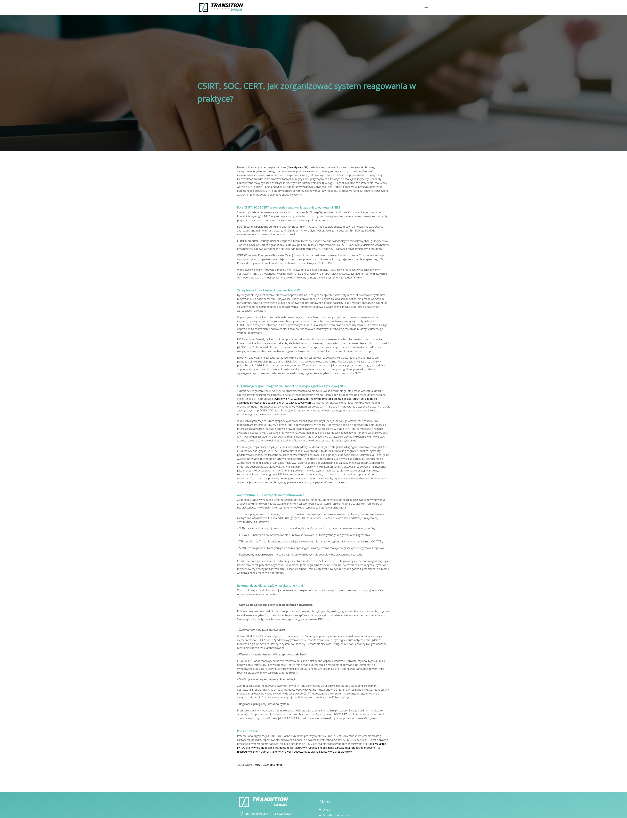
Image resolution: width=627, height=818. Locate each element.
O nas (326, 809)
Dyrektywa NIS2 (297, 167)
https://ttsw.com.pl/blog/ (269, 764)
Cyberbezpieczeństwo (337, 815)
